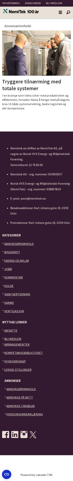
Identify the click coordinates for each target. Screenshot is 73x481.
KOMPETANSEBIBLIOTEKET (23, 353)
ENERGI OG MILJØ (16, 261)
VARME (9, 303)
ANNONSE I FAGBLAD (20, 406)
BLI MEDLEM (12, 339)
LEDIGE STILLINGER (18, 370)
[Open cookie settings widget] (6, 474)
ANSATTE (10, 331)
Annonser (33, 3)
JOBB (8, 269)
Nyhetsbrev (11, 3)
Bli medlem (54, 3)
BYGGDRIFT (12, 252)
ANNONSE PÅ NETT (19, 397)
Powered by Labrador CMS (36, 475)
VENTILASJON (14, 311)
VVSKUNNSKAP (15, 361)
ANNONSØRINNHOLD (19, 244)
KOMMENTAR (13, 277)
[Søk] (68, 12)
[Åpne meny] (60, 12)
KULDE (9, 286)
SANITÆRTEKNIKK (17, 294)
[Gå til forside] (21, 11)
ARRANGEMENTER (17, 345)
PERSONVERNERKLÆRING (24, 414)
